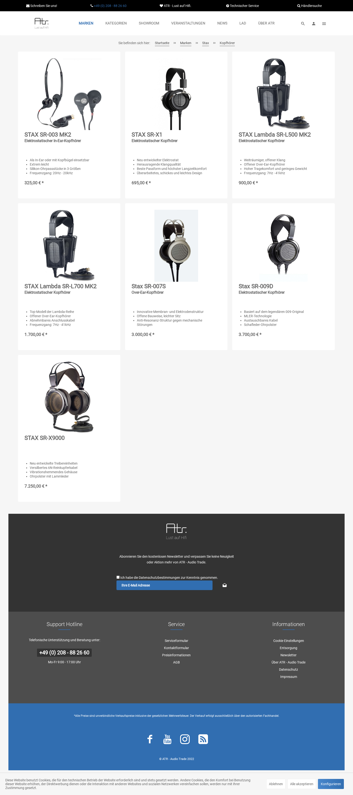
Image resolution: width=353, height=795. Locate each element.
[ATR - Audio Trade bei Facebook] (150, 740)
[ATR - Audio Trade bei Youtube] (167, 740)
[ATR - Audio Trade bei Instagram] (185, 740)
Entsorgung (288, 648)
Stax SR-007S (149, 289)
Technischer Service (244, 6)
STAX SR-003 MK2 (52, 137)
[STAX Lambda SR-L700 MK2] (69, 246)
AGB (176, 662)
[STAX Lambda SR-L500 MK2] (283, 94)
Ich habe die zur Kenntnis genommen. (169, 578)
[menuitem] (86, 23)
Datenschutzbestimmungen (159, 578)
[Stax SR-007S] (176, 246)
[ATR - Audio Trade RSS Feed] (203, 740)
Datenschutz (288, 669)
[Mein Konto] (313, 23)
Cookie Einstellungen (288, 641)
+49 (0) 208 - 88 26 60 (110, 6)
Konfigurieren (331, 784)
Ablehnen (276, 784)
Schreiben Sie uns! (43, 6)
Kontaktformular (176, 648)
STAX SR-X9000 (44, 438)
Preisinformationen (176, 655)
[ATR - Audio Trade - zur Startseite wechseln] (41, 23)
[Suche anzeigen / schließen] (303, 23)
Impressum (288, 677)
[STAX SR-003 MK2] (69, 94)
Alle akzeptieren (301, 784)
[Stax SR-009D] (283, 246)
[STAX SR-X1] (176, 94)
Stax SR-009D (262, 289)
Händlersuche (311, 6)
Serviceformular (176, 641)
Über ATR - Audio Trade (288, 662)
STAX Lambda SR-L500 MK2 (275, 137)
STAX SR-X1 (154, 137)
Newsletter (288, 655)
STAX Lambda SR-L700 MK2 (60, 289)
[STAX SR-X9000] (69, 397)
